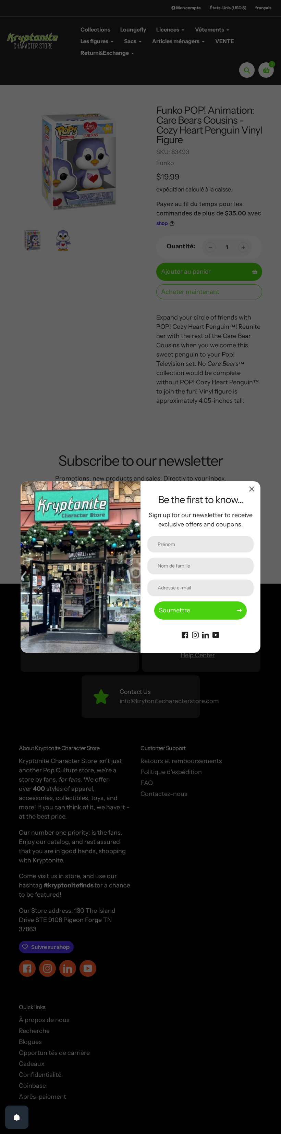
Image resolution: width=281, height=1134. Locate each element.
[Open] (16, 1117)
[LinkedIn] (205, 634)
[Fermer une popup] (251, 489)
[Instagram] (195, 634)
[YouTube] (215, 634)
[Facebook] (185, 634)
